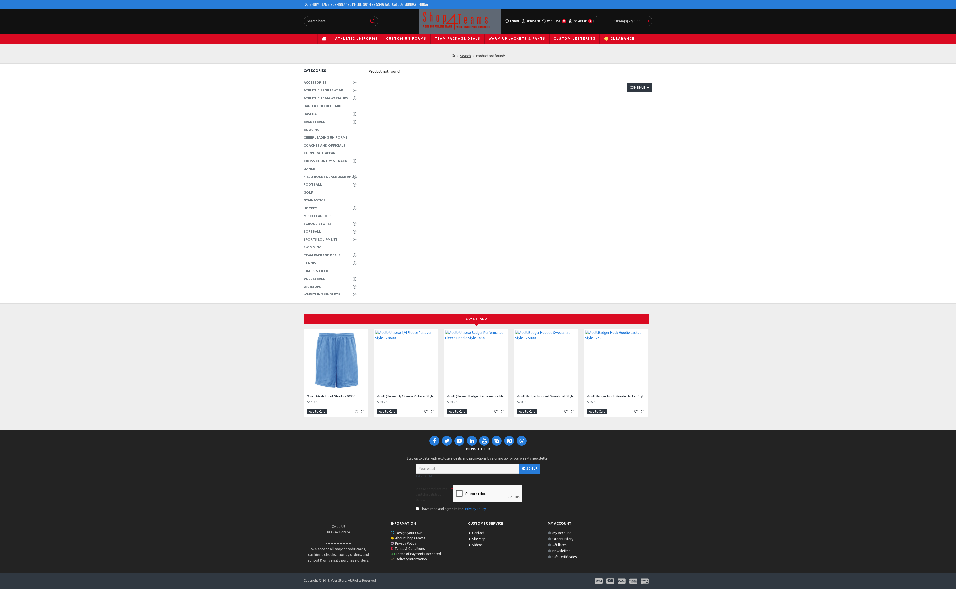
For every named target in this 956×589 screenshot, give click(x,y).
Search (465, 56)
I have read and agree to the (453, 509)
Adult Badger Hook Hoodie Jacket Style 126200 (617, 396)
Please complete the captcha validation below (432, 494)
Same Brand (476, 318)
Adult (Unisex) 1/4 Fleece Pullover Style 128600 (407, 396)
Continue (637, 87)
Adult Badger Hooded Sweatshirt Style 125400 (547, 396)
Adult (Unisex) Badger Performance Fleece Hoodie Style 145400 (477, 396)
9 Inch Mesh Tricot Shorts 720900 (331, 396)
